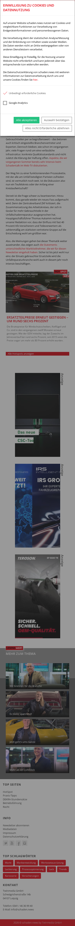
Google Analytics (18, 103)
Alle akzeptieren (26, 120)
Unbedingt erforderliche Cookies (27, 93)
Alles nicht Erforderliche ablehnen (47, 128)
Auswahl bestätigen (56, 120)
